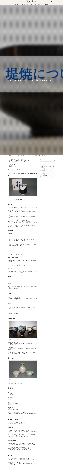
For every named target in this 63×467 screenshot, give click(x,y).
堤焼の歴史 (43, 168)
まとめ (42, 176)
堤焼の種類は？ (43, 171)
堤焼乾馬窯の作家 (44, 175)
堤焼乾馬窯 (10, 339)
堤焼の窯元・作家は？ (44, 173)
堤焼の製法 (43, 169)
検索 (40, 159)
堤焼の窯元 (43, 174)
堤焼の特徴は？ (43, 170)
